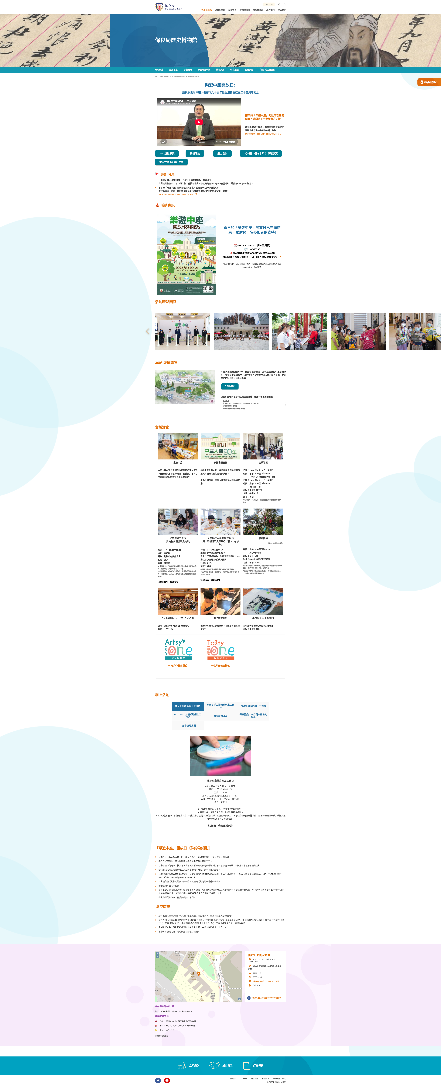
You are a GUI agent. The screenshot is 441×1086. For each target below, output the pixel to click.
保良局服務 (164, 76)
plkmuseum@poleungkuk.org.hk (266, 981)
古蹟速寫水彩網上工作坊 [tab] (253, 706)
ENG (266, 4)
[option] (182, 331)
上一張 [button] (147, 331)
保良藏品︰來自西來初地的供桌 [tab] (253, 716)
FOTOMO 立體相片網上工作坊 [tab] (187, 716)
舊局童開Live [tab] (220, 716)
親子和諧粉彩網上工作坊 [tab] (187, 706)
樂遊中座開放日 (193, 76)
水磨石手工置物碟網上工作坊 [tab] (220, 706)
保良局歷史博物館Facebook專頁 (265, 998)
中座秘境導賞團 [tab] (188, 725)
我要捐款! (430, 82)
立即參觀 (229, 386)
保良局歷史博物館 (178, 76)
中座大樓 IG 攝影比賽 (171, 161)
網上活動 (222, 153)
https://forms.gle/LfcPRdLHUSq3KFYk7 (263, 134)
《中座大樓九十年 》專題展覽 (261, 153)
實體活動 (195, 153)
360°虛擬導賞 (167, 153)
